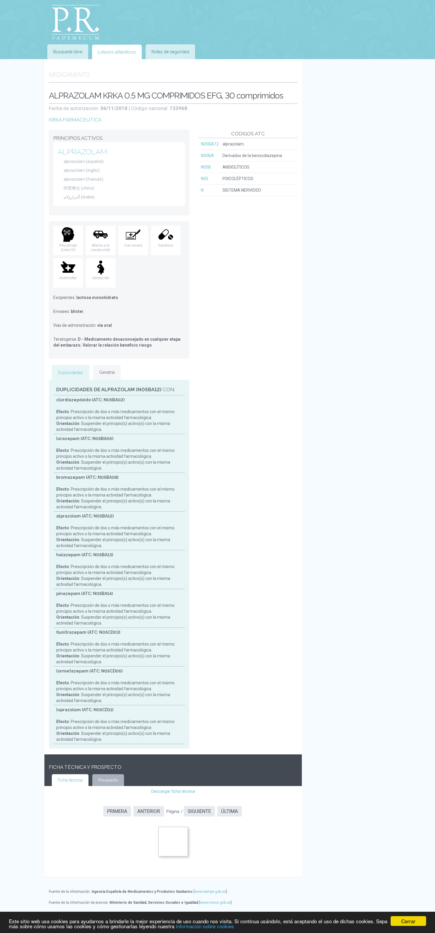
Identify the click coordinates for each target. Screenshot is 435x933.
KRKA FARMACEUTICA (75, 120)
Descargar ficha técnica (173, 791)
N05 (204, 178)
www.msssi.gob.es (215, 902)
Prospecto (108, 780)
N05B (206, 167)
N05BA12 (210, 144)
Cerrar (408, 921)
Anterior (148, 811)
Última (229, 811)
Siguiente (199, 811)
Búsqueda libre (67, 51)
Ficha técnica (70, 780)
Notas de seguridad (170, 51)
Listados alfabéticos (117, 52)
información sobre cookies (205, 926)
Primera (117, 811)
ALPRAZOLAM (82, 151)
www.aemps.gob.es (210, 892)
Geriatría (107, 372)
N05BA (207, 155)
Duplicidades (70, 372)
